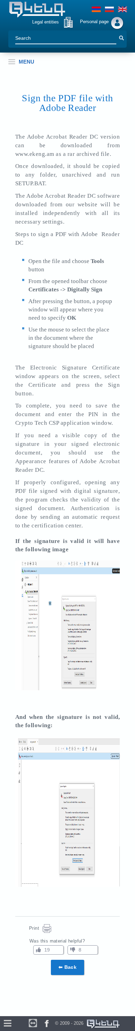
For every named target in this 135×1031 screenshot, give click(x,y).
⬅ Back (67, 967)
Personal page (94, 21)
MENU (26, 62)
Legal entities (45, 22)
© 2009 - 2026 (70, 1023)
